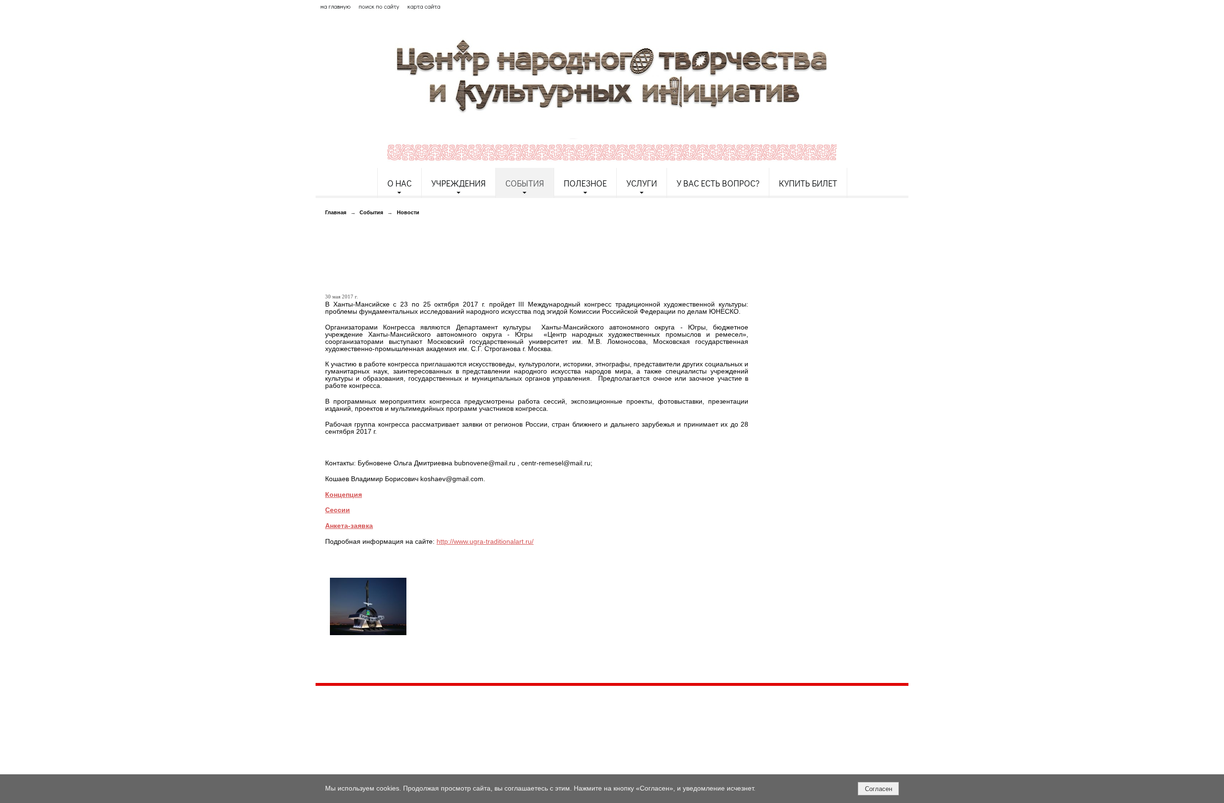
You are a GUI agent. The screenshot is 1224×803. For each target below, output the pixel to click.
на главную (335, 6)
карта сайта (423, 6)
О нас (399, 183)
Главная (335, 212)
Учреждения (458, 183)
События (524, 183)
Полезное (585, 183)
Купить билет (808, 183)
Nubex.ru (403, 769)
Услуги (641, 183)
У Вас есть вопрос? (718, 183)
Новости (408, 212)
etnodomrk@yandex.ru (546, 727)
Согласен (878, 788)
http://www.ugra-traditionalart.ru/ (485, 541)
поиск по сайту (379, 6)
